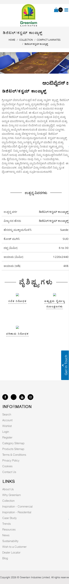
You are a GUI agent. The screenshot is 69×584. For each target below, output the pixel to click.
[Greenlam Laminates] (28, 15)
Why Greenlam (11, 495)
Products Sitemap (13, 449)
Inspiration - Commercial (17, 506)
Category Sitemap (13, 443)
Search (6, 414)
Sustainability (10, 541)
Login (5, 431)
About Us (8, 489)
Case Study (9, 518)
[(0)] (56, 10)
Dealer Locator (11, 552)
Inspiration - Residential (16, 512)
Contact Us (9, 472)
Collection (8, 500)
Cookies (7, 466)
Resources (9, 529)
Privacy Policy (10, 460)
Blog (5, 558)
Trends (6, 523)
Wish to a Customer (14, 546)
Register (7, 437)
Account (7, 420)
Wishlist (7, 426)
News (5, 535)
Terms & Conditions (14, 454)
